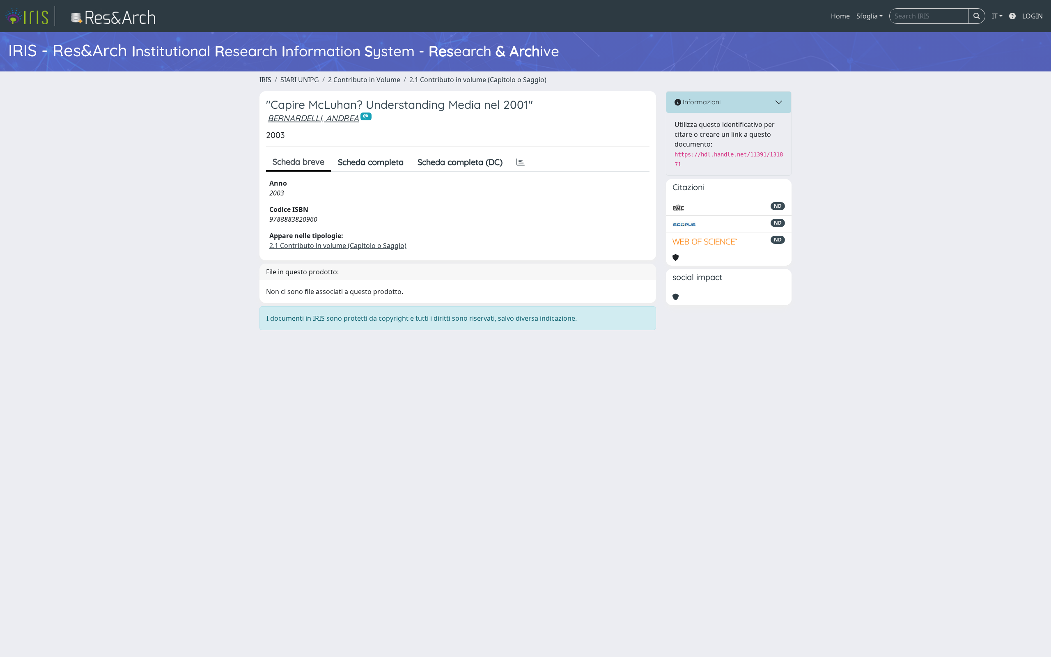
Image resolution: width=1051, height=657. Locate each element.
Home (840, 16)
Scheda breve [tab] (298, 161)
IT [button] (995, 16)
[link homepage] (30, 16)
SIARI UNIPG (299, 79)
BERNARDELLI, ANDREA (313, 118)
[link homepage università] (116, 16)
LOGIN (1032, 16)
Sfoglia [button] (867, 16)
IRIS (265, 79)
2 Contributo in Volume (364, 79)
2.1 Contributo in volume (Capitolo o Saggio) (477, 79)
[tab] (520, 162)
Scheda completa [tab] (371, 162)
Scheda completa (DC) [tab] (460, 162)
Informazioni (701, 102)
